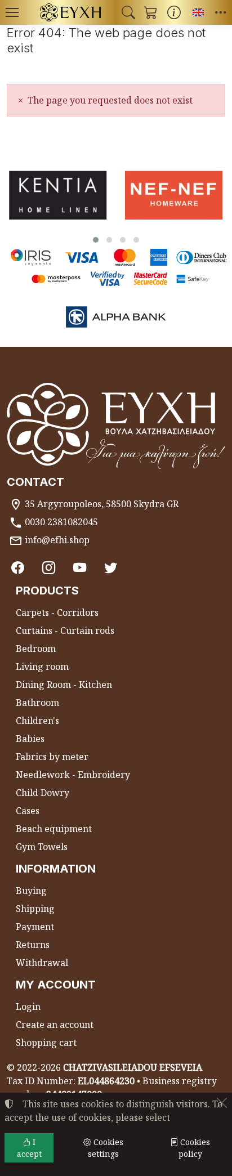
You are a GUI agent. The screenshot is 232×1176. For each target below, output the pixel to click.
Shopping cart (46, 1042)
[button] (128, 12)
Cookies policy (194, 1148)
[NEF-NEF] (174, 195)
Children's (37, 720)
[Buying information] (174, 12)
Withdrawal (42, 962)
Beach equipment (54, 828)
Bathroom (37, 702)
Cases (27, 810)
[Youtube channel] (79, 567)
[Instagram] (48, 567)
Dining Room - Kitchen (64, 684)
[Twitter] (110, 567)
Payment (35, 926)
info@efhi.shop (57, 540)
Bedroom (36, 648)
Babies (30, 738)
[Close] (222, 1103)
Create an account (54, 1024)
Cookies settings (105, 1148)
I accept (29, 1148)
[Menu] (12, 12)
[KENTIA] (58, 195)
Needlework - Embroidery (73, 774)
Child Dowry (42, 792)
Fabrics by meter (52, 756)
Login (28, 1006)
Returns (33, 944)
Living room (42, 666)
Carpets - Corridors (57, 612)
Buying (31, 890)
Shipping (35, 908)
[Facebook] (17, 567)
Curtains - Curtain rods (65, 630)
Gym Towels (42, 846)
